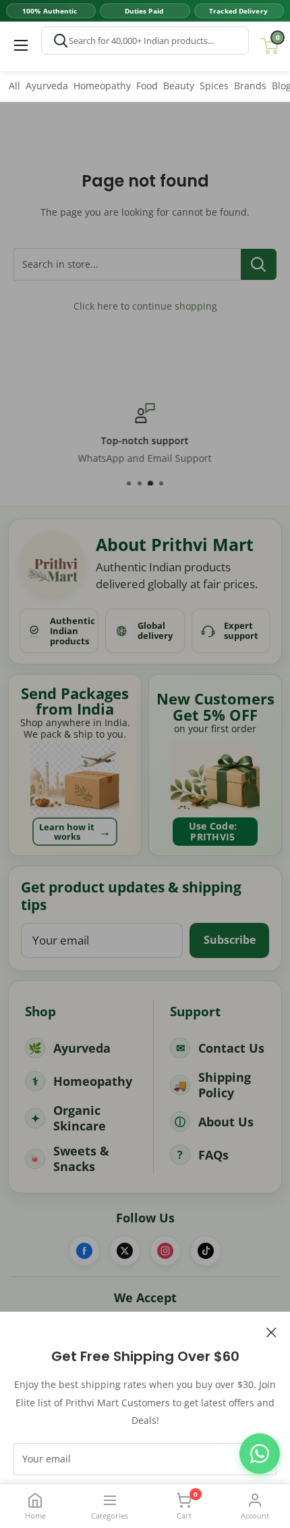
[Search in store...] (259, 264)
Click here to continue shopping (145, 306)
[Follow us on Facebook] (84, 1250)
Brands (250, 85)
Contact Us (231, 1048)
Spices (214, 85)
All (14, 85)
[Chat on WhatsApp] (259, 1453)
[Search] (60, 40)
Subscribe (230, 939)
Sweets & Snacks (81, 1158)
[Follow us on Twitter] (124, 1250)
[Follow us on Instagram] (165, 1250)
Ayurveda (47, 85)
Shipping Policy (224, 1085)
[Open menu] (21, 45)
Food (147, 85)
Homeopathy (102, 85)
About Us (226, 1122)
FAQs (213, 1155)
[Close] (271, 1331)
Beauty (178, 85)
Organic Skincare (79, 1118)
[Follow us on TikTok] (205, 1250)
